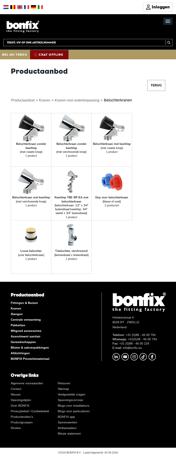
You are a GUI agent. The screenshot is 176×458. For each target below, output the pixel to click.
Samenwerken (67, 422)
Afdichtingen (20, 353)
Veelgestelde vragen (71, 394)
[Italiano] (40, 7)
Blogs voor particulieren (74, 411)
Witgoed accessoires (26, 330)
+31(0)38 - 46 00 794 (142, 339)
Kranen (44, 100)
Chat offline (51, 54)
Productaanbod (23, 100)
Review (16, 428)
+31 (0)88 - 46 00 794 (141, 335)
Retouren (64, 383)
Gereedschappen (23, 342)
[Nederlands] (6, 7)
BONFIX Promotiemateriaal (30, 358)
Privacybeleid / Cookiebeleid (30, 411)
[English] (19, 7)
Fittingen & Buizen (24, 303)
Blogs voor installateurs (73, 405)
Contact (16, 389)
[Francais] (26, 7)
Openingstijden (21, 400)
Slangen (17, 314)
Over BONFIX (20, 405)
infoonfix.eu (132, 347)
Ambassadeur (67, 428)
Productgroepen (22, 422)
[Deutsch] (33, 7)
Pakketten (18, 325)
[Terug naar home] (22, 26)
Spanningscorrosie (70, 400)
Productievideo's (22, 416)
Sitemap (63, 389)
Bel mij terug (14, 54)
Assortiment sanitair (25, 336)
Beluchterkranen (118, 100)
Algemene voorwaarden (27, 383)
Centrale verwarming (26, 319)
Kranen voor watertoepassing (77, 100)
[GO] (169, 42)
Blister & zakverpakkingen (30, 347)
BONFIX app (66, 416)
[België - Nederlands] (12, 7)
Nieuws (16, 394)
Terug (156, 85)
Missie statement (69, 433)
